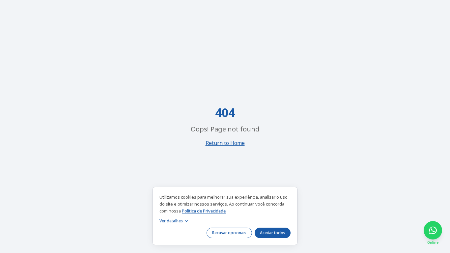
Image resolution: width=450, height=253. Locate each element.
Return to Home (225, 143)
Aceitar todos (272, 233)
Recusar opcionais (229, 233)
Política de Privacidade (204, 211)
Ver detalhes (171, 221)
